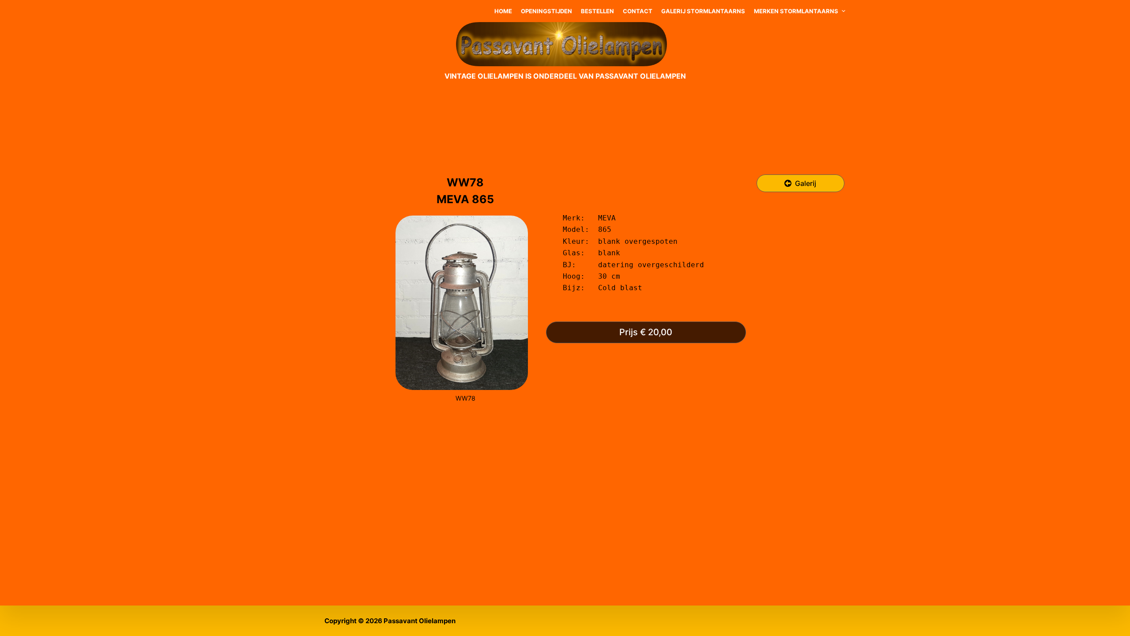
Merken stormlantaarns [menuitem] (796, 11)
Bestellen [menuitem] (597, 11)
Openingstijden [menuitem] (546, 11)
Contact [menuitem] (637, 11)
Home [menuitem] (503, 11)
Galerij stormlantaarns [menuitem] (703, 11)
